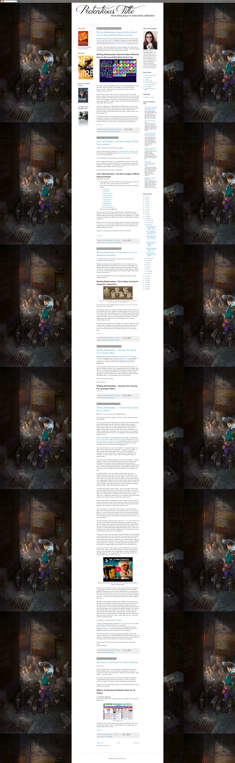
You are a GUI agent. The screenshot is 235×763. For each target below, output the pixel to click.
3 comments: (117, 337)
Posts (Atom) (106, 745)
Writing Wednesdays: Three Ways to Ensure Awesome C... (151, 238)
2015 (146, 218)
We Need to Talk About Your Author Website (117, 662)
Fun (146, 79)
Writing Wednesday (125, 623)
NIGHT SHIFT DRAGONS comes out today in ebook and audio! (150, 163)
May (147, 267)
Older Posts (136, 743)
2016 (146, 216)
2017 (146, 214)
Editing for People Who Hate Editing (150, 178)
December (149, 220)
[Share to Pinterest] (132, 129)
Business (103, 242)
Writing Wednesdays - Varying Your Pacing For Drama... (151, 244)
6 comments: (117, 650)
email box (128, 304)
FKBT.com (107, 191)
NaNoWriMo (103, 131)
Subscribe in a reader (148, 97)
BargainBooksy (108, 203)
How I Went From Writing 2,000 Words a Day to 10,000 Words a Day (151, 109)
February (148, 271)
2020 (146, 207)
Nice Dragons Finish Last (126, 153)
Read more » (100, 124)
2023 (146, 203)
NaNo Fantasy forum (118, 43)
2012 (146, 280)
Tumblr (109, 627)
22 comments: (117, 240)
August (148, 260)
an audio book (100, 360)
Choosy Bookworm (109, 207)
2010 (146, 284)
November (149, 222)
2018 (146, 212)
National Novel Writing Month (104, 40)
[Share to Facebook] (130, 129)
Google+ (113, 627)
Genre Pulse (107, 199)
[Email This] (125, 129)
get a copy (125, 360)
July (147, 262)
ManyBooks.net (108, 197)
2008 (146, 286)
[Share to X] (128, 129)
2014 (146, 276)
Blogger (124, 758)
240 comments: (118, 129)
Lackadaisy (114, 302)
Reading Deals (108, 205)
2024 (146, 201)
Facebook (103, 627)
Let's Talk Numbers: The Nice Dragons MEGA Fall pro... (151, 233)
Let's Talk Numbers (109, 242)
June (147, 264)
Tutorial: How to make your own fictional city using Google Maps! (150, 134)
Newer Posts (100, 743)
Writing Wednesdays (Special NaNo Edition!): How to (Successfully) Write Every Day (117, 33)
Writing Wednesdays (115, 131)
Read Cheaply (107, 195)
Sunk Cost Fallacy (127, 520)
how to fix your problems (103, 439)
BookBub (106, 189)
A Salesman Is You (102, 224)
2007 (146, 289)
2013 (146, 278)
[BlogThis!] (126, 129)
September (149, 258)
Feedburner (106, 628)
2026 (146, 197)
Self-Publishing (118, 242)
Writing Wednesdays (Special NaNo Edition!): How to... (151, 228)
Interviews (147, 81)
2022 (146, 205)
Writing (108, 131)
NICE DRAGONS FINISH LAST (118, 358)
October (148, 224)
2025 (146, 199)
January (148, 273)
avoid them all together (120, 439)
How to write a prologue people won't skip (150, 149)
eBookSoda (107, 201)
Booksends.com (108, 193)
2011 (146, 282)
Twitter (98, 627)
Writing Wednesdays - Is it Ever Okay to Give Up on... (151, 250)
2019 (146, 209)
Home (118, 743)
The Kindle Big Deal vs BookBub (126, 151)
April (147, 269)
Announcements (149, 75)
